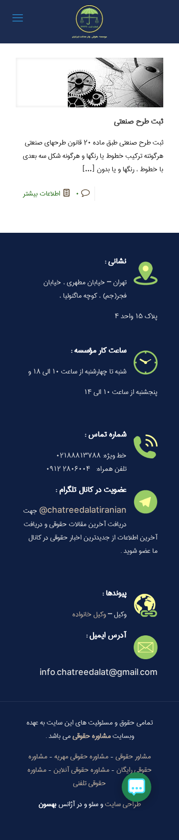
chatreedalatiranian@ (82, 511)
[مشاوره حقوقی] (89, 21)
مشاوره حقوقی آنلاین (81, 770)
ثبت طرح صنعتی (138, 121)
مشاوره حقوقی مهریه (81, 756)
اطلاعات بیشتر (41, 193)
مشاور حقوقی (133, 756)
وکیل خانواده (89, 614)
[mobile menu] (18, 19)
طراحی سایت (123, 804)
